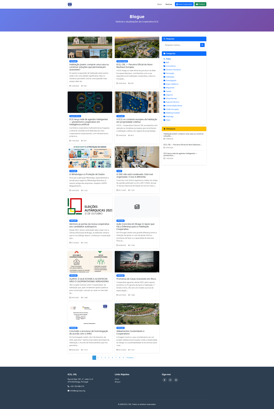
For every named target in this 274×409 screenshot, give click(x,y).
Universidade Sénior (174, 105)
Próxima (130, 357)
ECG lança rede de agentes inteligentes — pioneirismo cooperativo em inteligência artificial (88, 122)
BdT (167, 62)
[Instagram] (170, 380)
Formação (170, 73)
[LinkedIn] (176, 380)
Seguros (169, 95)
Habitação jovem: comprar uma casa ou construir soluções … (184, 135)
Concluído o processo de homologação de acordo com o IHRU (88, 332)
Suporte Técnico (172, 102)
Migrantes (170, 87)
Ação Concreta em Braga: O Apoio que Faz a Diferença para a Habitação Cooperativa (135, 226)
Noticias (169, 4)
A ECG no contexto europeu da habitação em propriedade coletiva (136, 120)
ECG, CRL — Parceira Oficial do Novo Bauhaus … (183, 144)
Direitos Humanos (173, 69)
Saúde (168, 91)
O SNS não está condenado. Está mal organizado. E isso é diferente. (134, 175)
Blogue (117, 382)
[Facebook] (164, 380)
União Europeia (172, 109)
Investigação (171, 80)
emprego (170, 116)
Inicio (159, 4)
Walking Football (173, 113)
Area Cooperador (185, 4)
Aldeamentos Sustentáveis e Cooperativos (130, 332)
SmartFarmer (171, 98)
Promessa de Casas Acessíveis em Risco (136, 278)
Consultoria (171, 66)
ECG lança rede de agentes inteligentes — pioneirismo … (180, 154)
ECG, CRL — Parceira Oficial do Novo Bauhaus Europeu (134, 65)
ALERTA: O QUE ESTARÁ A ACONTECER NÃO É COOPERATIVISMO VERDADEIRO (89, 280)
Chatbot (201, 4)
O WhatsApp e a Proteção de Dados (87, 174)
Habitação (170, 77)
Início (117, 379)
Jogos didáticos (172, 84)
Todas (168, 59)
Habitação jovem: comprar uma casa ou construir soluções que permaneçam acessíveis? (89, 67)
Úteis (168, 120)
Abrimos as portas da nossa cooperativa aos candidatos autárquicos (89, 225)
